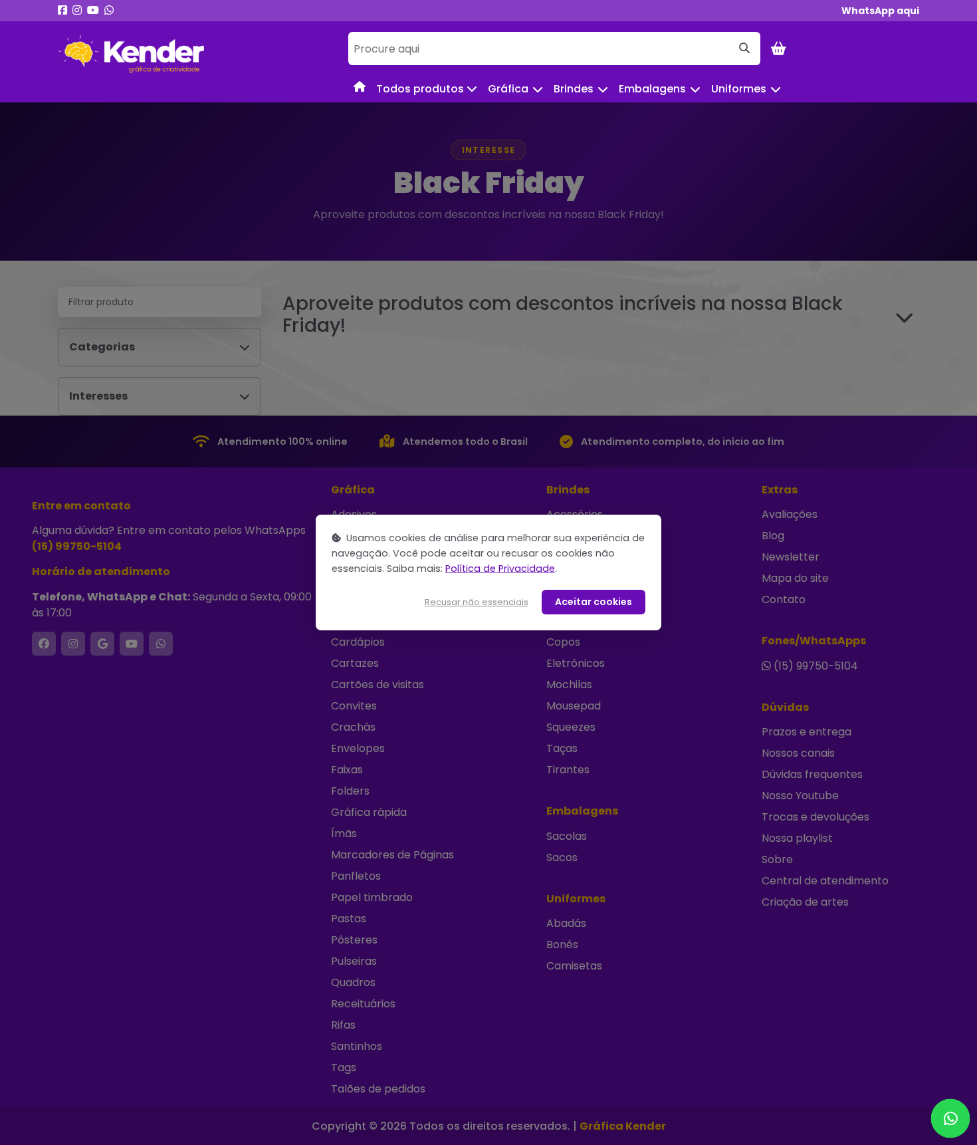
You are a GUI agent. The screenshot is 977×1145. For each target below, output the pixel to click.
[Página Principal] (359, 86)
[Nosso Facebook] (62, 11)
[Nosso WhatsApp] (109, 11)
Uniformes (738, 88)
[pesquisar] (744, 49)
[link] (880, 11)
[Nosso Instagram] (77, 11)
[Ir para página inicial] (131, 54)
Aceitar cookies (593, 601)
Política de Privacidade (500, 568)
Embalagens (652, 88)
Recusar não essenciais (476, 602)
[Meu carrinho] (778, 49)
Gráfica (508, 88)
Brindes (574, 88)
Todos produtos (421, 88)
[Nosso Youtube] (93, 11)
